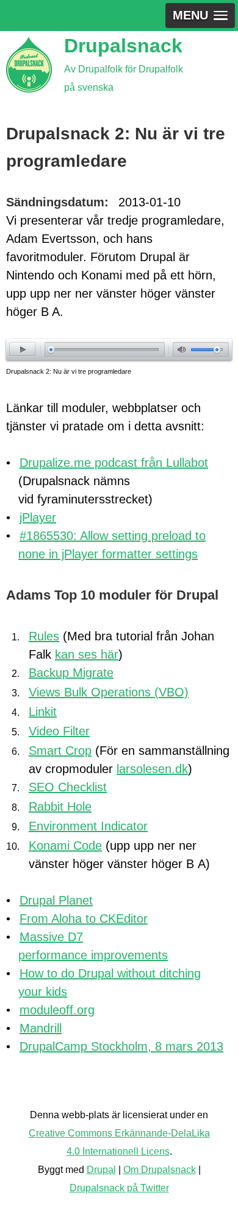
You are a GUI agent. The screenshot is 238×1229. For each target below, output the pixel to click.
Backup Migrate (71, 672)
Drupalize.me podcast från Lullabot (114, 462)
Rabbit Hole (60, 806)
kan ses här (86, 654)
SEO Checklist (68, 787)
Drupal (101, 1169)
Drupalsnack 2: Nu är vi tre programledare (68, 371)
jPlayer (38, 517)
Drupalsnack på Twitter (119, 1188)
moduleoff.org (57, 1010)
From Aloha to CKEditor (84, 918)
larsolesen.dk (152, 769)
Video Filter (59, 731)
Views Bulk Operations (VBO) (109, 692)
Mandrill (41, 1028)
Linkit (43, 711)
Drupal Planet (56, 900)
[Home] (29, 65)
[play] (22, 349)
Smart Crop (60, 750)
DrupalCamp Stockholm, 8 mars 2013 (121, 1046)
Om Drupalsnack (159, 1169)
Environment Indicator (88, 826)
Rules (44, 636)
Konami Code (65, 845)
